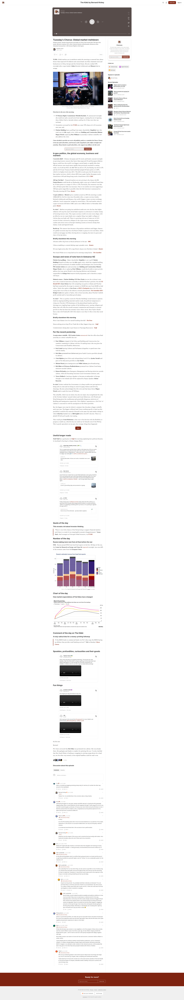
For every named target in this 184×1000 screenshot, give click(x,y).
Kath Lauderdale (60, 852)
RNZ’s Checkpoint (84, 288)
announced (84, 335)
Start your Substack (88, 993)
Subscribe (172, 2)
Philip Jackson (59, 913)
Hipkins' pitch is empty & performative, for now (120, 85)
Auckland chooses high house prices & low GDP (121, 125)
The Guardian (97, 252)
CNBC (91, 176)
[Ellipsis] (102, 783)
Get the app (99, 993)
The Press (89, 320)
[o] (110, 86)
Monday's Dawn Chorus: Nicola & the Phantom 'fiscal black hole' (122, 112)
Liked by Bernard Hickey (64, 817)
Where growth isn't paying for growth (121, 92)
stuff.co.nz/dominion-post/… (81, 453)
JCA (57, 843)
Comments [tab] (56, 770)
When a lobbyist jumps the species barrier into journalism (121, 105)
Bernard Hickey (60, 48)
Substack (85, 997)
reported (85, 547)
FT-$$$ (75, 125)
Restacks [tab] (62, 770)
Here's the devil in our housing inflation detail (121, 119)
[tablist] (59, 770)
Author (60, 794)
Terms (95, 989)
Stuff (96, 324)
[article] (119, 86)
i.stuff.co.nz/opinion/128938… (70, 479)
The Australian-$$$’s (97, 290)
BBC (89, 241)
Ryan (57, 925)
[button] (81, 22)
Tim (57, 783)
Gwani (60, 951)
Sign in (179, 2)
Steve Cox (61, 815)
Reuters (73, 191)
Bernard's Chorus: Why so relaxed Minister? (120, 98)
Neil (62, 879)
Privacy (91, 989)
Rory (57, 801)
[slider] (92, 33)
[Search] (163, 2)
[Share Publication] (166, 2)
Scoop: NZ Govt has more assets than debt (122, 132)
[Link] (51, 154)
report (88, 589)
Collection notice (102, 989)
